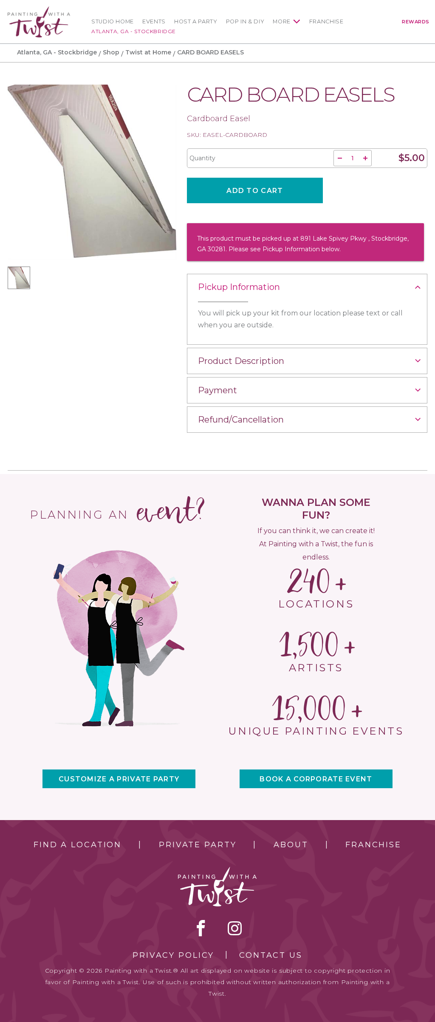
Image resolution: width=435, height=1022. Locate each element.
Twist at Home (148, 52)
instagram (235, 928)
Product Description (241, 361)
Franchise (326, 21)
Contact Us (270, 955)
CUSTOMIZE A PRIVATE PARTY (119, 779)
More (282, 21)
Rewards (415, 22)
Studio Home (112, 21)
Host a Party (196, 21)
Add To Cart (254, 191)
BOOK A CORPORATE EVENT (316, 779)
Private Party (197, 844)
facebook (201, 928)
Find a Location (77, 844)
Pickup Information (239, 287)
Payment (217, 390)
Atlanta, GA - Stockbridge (133, 31)
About (291, 844)
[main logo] (39, 10)
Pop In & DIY (245, 21)
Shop (111, 52)
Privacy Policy (173, 955)
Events (154, 21)
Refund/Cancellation (241, 419)
